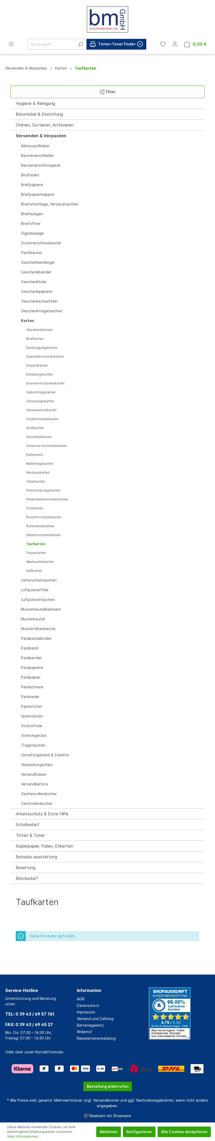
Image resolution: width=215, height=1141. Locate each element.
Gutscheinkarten (39, 437)
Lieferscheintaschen (39, 580)
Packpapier (31, 677)
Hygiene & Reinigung (35, 103)
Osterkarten (35, 481)
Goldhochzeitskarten (42, 419)
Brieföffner (31, 223)
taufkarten (34, 571)
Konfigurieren (139, 1131)
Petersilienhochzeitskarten (47, 499)
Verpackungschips (37, 764)
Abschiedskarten (39, 330)
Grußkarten (35, 428)
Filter (110, 91)
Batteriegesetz (90, 1025)
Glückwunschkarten (41, 410)
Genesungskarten (40, 401)
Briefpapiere (32, 184)
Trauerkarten (36, 553)
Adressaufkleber (35, 146)
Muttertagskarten (39, 464)
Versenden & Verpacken (41, 135)
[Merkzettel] (163, 44)
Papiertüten (31, 706)
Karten (27, 320)
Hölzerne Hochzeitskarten (46, 446)
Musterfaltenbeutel (38, 628)
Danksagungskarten (41, 348)
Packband (29, 648)
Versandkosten (106, 1100)
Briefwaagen (32, 214)
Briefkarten (35, 339)
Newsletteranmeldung (96, 1038)
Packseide (30, 696)
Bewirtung (25, 867)
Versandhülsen (33, 774)
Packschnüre (32, 687)
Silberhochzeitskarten (43, 535)
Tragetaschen (33, 745)
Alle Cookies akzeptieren (184, 1131)
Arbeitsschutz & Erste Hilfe (42, 813)
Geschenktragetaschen (41, 311)
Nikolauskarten (38, 472)
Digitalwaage (32, 233)
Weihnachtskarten (40, 562)
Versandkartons (34, 784)
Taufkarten (35, 544)
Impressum (86, 1012)
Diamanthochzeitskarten (45, 356)
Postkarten (34, 508)
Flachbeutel (31, 252)
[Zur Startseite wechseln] (107, 19)
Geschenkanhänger (38, 262)
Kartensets (34, 455)
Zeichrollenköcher (36, 803)
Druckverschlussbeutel (41, 243)
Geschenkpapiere (36, 291)
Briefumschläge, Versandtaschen (49, 204)
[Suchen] (80, 44)
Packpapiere (32, 667)
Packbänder (31, 658)
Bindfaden (30, 175)
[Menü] (11, 44)
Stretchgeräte (33, 735)
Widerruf (84, 1031)
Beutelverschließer (37, 155)
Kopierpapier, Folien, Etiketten (44, 846)
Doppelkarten (37, 365)
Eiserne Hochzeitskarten (45, 383)
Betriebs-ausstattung (36, 856)
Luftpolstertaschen (38, 599)
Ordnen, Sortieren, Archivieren (45, 125)
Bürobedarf (27, 878)
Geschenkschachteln (39, 301)
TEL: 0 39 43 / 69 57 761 (29, 1014)
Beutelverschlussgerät (41, 165)
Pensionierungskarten (43, 490)
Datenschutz (88, 1005)
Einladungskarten (39, 374)
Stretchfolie (31, 725)
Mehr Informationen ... (24, 1136)
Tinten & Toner (30, 835)
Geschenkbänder (36, 272)
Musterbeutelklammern (41, 609)
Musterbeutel (33, 619)
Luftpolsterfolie (35, 590)
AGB (80, 999)
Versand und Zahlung (95, 1018)
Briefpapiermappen (38, 194)
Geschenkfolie (33, 281)
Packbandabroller (36, 638)
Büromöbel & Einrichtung (39, 114)
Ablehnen (108, 1131)
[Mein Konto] (175, 44)
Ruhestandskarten (40, 526)
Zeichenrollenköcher (39, 793)
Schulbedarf (27, 824)
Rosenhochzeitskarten (43, 517)
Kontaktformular (49, 1052)
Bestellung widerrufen (107, 1086)
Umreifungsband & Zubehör (45, 755)
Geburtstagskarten (41, 392)
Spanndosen (32, 716)
